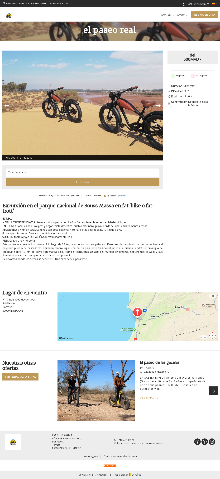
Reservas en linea (204, 14)
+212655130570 (125, 439)
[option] (82, 105)
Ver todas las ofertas (20, 377)
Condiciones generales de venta (120, 456)
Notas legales (90, 456)
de (13, 172)
